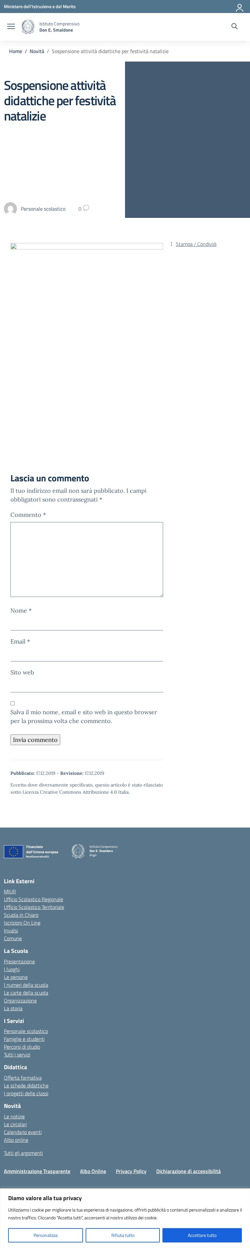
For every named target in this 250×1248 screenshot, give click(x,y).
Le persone (16, 977)
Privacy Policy (131, 1171)
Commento (28, 514)
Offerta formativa (23, 1078)
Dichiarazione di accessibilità (188, 1171)
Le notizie (14, 1116)
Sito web (22, 672)
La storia (13, 1008)
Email (20, 641)
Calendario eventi (23, 1132)
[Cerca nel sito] (234, 27)
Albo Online (93, 1171)
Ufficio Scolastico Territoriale (34, 907)
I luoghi (12, 969)
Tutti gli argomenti (23, 1153)
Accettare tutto (202, 1235)
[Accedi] (240, 6)
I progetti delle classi (26, 1093)
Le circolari (15, 1124)
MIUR (10, 891)
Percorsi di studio (22, 1047)
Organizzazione (20, 1000)
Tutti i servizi (17, 1054)
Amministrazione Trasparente (37, 1171)
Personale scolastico (26, 1031)
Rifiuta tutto (122, 1235)
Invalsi (11, 930)
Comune (13, 938)
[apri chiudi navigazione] (11, 27)
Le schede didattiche (26, 1085)
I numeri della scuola (26, 985)
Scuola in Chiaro (21, 915)
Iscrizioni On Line (22, 923)
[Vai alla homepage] (28, 27)
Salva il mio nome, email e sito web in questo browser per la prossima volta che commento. (83, 716)
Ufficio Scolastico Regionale (33, 899)
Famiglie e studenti (24, 1039)
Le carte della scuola (26, 993)
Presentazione (19, 961)
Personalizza (46, 1235)
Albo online (16, 1140)
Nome (21, 610)
